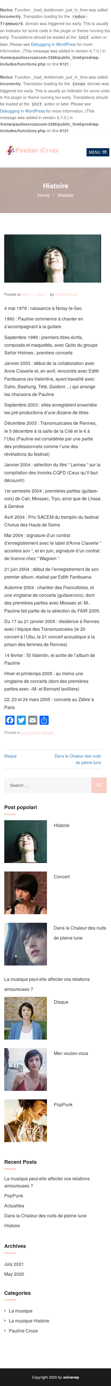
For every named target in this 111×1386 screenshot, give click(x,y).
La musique (20, 1310)
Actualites (14, 1205)
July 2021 (14, 1264)
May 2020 (14, 1274)
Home (44, 195)
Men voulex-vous (71, 1053)
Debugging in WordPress (53, 44)
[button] (98, 152)
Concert (62, 876)
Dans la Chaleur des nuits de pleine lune (78, 759)
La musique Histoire (37, 732)
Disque (10, 756)
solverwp (71, 1377)
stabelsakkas (66, 294)
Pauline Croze (23, 1330)
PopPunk (63, 1104)
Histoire (61, 825)
